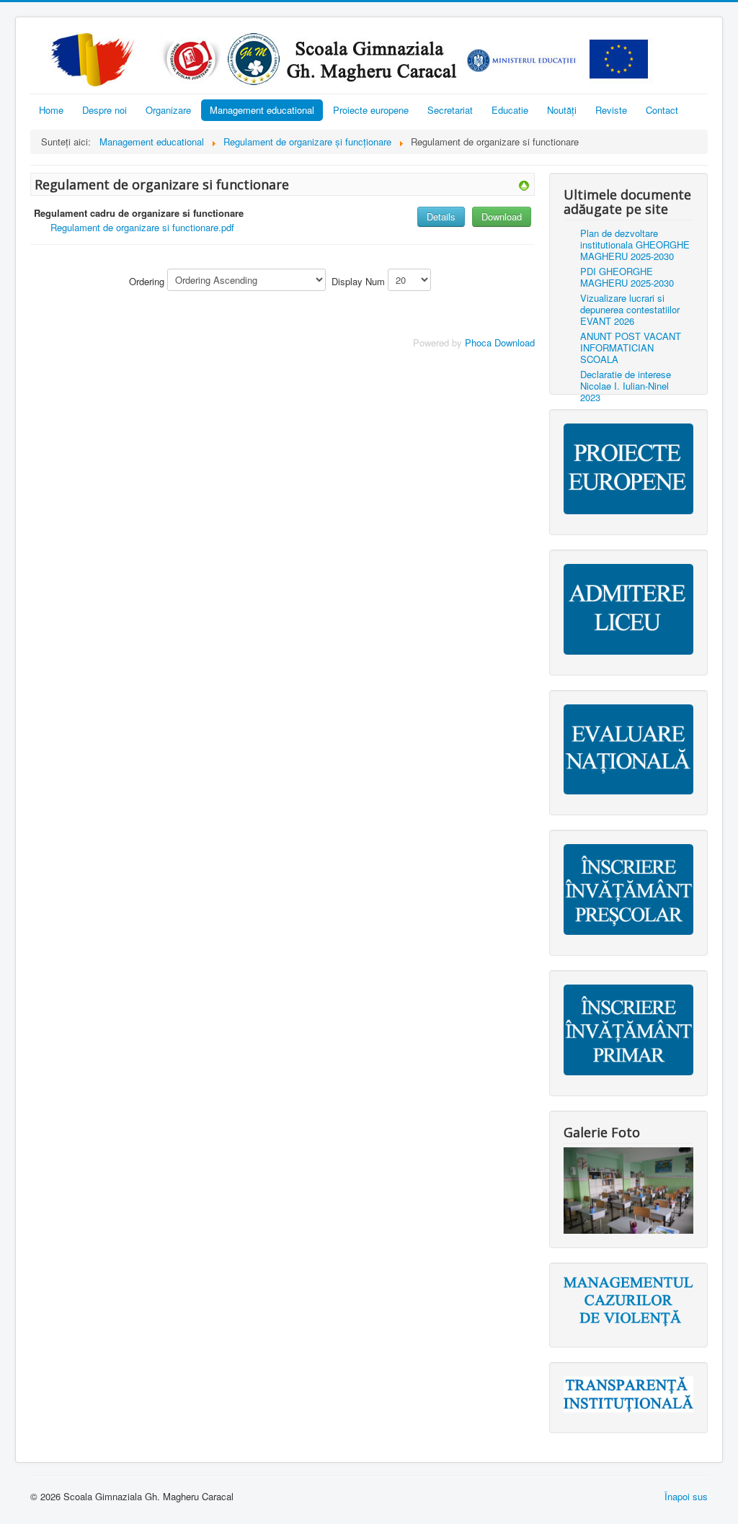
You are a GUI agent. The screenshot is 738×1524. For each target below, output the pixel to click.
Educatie (510, 110)
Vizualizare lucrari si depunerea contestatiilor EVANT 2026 (630, 309)
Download (501, 216)
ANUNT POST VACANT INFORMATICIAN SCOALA (630, 347)
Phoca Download (500, 342)
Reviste (611, 110)
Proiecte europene (371, 110)
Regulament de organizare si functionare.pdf (142, 227)
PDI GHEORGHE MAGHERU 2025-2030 (627, 277)
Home (51, 110)
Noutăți (562, 110)
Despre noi (104, 110)
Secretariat (450, 110)
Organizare (168, 110)
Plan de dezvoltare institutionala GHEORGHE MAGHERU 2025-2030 (635, 244)
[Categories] (524, 184)
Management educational (262, 110)
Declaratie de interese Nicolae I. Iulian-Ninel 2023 (625, 385)
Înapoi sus (686, 1496)
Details (441, 216)
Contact (662, 110)
